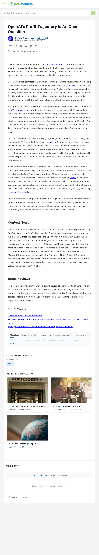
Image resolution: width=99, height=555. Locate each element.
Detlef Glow (23, 38)
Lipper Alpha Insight (39, 38)
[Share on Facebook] (31, 46)
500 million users (18, 110)
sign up (43, 475)
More (12, 343)
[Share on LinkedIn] (26, 46)
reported (72, 85)
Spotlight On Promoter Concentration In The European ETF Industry (40, 326)
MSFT (10, 363)
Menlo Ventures (18, 192)
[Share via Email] (36, 46)
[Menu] (4, 4)
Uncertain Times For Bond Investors (25, 315)
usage (73, 177)
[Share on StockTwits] (21, 46)
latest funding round (54, 64)
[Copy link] (40, 46)
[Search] (93, 13)
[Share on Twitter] (16, 46)
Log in (35, 475)
